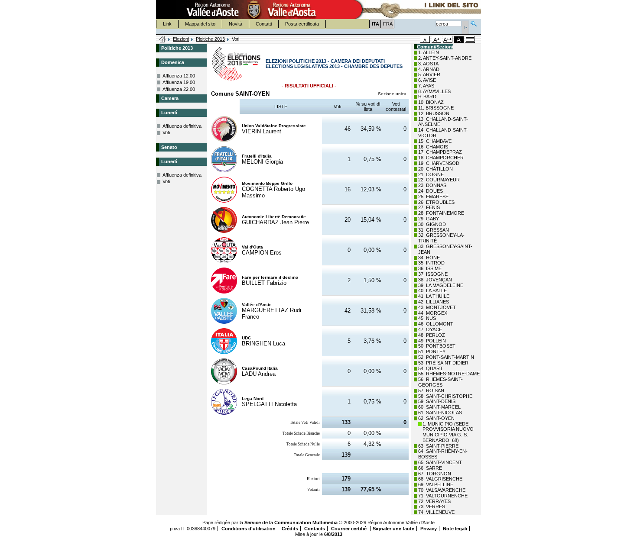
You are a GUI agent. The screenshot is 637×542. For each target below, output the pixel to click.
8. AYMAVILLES (434, 91)
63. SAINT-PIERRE (438, 445)
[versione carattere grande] (436, 39)
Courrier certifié (349, 528)
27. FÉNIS (429, 207)
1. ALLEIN (428, 52)
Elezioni (181, 39)
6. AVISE (427, 80)
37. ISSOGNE (433, 274)
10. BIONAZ (431, 102)
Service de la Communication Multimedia (291, 522)
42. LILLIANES (433, 301)
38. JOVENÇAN (435, 279)
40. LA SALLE (432, 290)
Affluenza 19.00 (178, 82)
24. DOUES (430, 191)
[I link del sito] (416, 9)
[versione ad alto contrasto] (459, 39)
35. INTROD (431, 262)
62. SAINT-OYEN (436, 418)
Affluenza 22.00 (178, 89)
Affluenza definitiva (182, 126)
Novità (235, 23)
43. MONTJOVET (437, 307)
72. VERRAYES (434, 501)
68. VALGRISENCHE (440, 478)
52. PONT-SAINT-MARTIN (446, 357)
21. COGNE (431, 174)
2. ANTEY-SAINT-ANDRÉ (444, 58)
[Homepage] (162, 39)
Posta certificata (302, 23)
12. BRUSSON (433, 113)
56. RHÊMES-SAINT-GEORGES (440, 382)
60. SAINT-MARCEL (439, 407)
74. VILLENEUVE (436, 512)
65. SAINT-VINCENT (440, 462)
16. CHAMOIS (433, 146)
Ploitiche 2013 (210, 39)
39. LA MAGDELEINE (440, 285)
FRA (388, 23)
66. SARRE (430, 468)
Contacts (314, 528)
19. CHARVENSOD (438, 163)
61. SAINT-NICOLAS (440, 412)
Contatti (264, 23)
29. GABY (428, 218)
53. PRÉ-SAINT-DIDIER (443, 362)
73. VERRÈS (431, 506)
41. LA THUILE (433, 296)
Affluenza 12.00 (178, 75)
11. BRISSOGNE (436, 107)
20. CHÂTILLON (435, 168)
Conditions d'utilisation (248, 528)
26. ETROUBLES (436, 202)
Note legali (455, 528)
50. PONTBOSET (436, 345)
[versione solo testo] (470, 39)
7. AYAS (426, 85)
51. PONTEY (431, 351)
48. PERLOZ (431, 335)
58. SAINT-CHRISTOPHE (445, 396)
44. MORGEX (432, 313)
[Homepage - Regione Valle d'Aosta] (254, 9)
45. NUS (427, 318)
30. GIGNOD (432, 224)
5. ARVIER (429, 74)
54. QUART (430, 368)
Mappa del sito (200, 23)
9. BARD (427, 96)
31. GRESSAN (433, 229)
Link (167, 23)
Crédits (290, 528)
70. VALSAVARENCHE (441, 490)
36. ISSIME (430, 268)
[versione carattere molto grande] (447, 39)
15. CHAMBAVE (435, 141)
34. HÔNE (429, 257)
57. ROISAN (431, 390)
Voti (166, 132)
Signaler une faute (393, 528)
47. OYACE (430, 329)
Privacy (428, 528)
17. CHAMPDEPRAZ (440, 152)
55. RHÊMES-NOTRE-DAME (449, 373)
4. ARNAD (428, 69)
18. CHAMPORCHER (441, 157)
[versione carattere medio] (425, 39)
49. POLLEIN (432, 340)
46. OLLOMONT (435, 323)
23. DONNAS (432, 185)
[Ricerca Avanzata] (474, 22)
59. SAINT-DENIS (436, 401)
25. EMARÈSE (433, 196)
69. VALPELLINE (435, 484)
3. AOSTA (428, 63)
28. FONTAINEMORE (441, 213)
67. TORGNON (434, 473)
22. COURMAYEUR (439, 179)
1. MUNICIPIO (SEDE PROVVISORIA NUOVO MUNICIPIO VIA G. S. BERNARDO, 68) (448, 432)
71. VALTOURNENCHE (443, 495)
